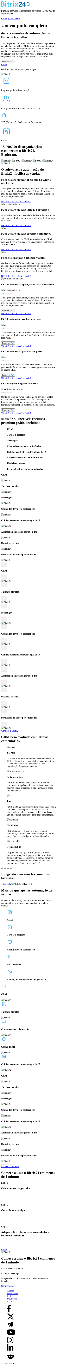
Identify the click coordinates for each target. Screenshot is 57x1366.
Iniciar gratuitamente (10, 18)
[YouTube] (11, 1335)
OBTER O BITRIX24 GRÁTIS (16, 201)
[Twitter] (10, 1319)
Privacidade (12, 1293)
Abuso (10, 1301)
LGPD (10, 1296)
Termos (10, 1291)
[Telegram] (10, 1327)
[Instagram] (10, 1343)
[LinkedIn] (10, 1350)
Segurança (12, 1298)
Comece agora (7, 1286)
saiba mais (6, 884)
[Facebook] (9, 1311)
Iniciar (4, 64)
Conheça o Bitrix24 (10, 731)
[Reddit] (10, 1358)
